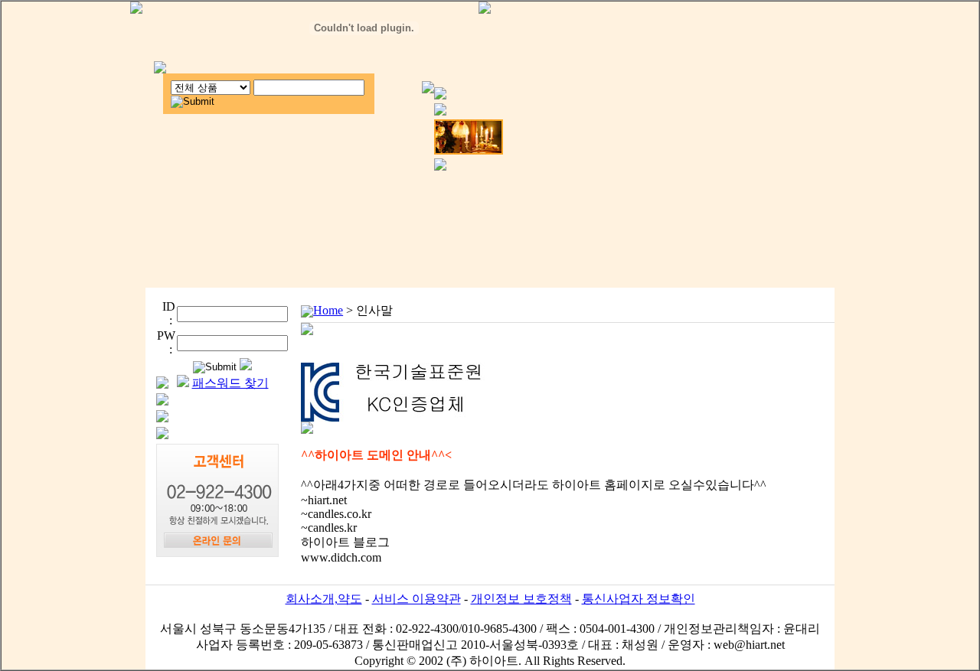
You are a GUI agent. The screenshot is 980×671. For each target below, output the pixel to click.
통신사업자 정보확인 (638, 598)
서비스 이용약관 (416, 598)
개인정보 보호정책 (521, 598)
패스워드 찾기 (230, 382)
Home (328, 310)
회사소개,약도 (324, 598)
